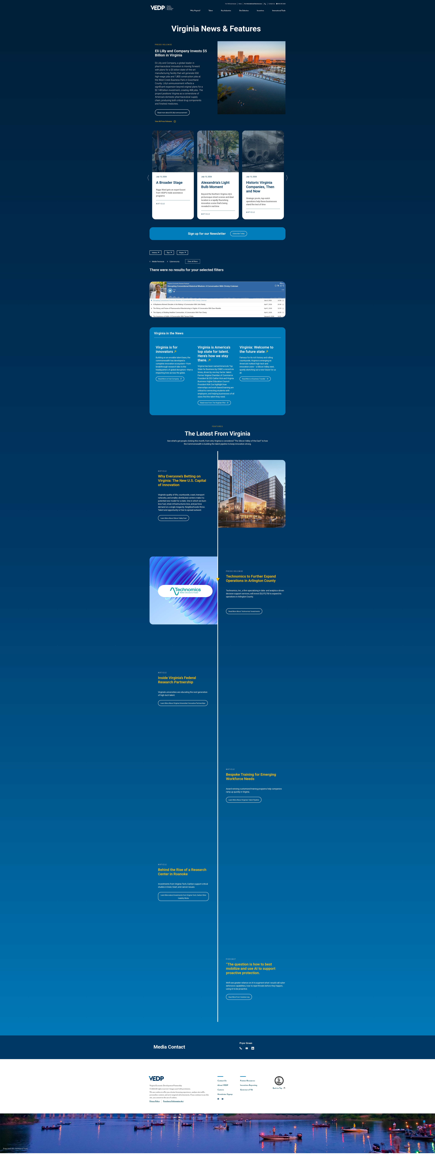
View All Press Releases (163, 121)
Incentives (260, 10)
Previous (148, 176)
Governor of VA (246, 1090)
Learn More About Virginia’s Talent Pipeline (243, 800)
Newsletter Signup (225, 1094)
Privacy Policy (155, 1101)
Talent (211, 10)
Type (168, 252)
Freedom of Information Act (173, 1101)
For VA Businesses (230, 4)
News (240, 4)
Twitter (223, 1098)
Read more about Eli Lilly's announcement (172, 113)
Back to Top (278, 1088)
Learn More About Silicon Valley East (174, 518)
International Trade (278, 10)
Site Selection (244, 10)
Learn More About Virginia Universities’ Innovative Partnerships (183, 703)
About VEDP (223, 1085)
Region (181, 252)
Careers (221, 1090)
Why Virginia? (195, 10)
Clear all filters (193, 261)
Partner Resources (247, 1081)
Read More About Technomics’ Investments (244, 611)
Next (287, 176)
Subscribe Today (239, 233)
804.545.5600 (281, 4)
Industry (154, 252)
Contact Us (271, 4)
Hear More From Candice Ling (238, 997)
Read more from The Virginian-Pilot (213, 403)
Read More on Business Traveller (254, 379)
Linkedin (219, 1098)
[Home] (162, 8)
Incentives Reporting (248, 1085)
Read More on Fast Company (168, 379)
